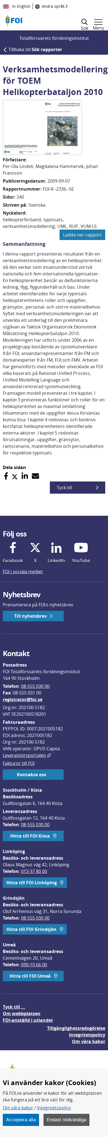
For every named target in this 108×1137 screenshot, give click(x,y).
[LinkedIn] (25, 476)
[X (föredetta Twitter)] (15, 476)
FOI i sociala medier (23, 571)
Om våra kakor (18, 1108)
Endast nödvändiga (66, 1119)
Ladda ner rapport (82, 235)
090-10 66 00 (34, 965)
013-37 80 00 (34, 871)
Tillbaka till (35, 49)
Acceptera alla (21, 1119)
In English (20, 6)
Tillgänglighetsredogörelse (76, 1028)
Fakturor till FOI (19, 763)
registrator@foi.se (22, 699)
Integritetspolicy (54, 1108)
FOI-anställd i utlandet (28, 1020)
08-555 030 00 (35, 686)
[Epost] (35, 476)
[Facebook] (6, 476)
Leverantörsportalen (27, 755)
